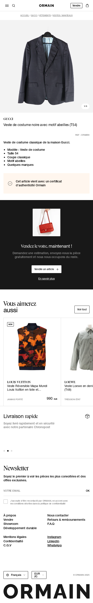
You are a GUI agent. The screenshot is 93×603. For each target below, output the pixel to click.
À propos (9, 515)
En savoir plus (46, 278)
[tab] (4, 451)
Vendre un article (44, 269)
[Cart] (87, 5)
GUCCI (34, 15)
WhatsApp (54, 545)
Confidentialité (13, 541)
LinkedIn (53, 541)
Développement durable (20, 528)
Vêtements (45, 15)
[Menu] (6, 5)
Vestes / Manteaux (62, 15)
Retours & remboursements (66, 520)
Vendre (76, 5)
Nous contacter (58, 515)
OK (88, 490)
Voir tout (82, 309)
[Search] (13, 5)
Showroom (10, 524)
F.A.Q (51, 524)
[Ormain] (46, 5)
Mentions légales (14, 537)
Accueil (24, 15)
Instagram (54, 537)
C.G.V (7, 545)
